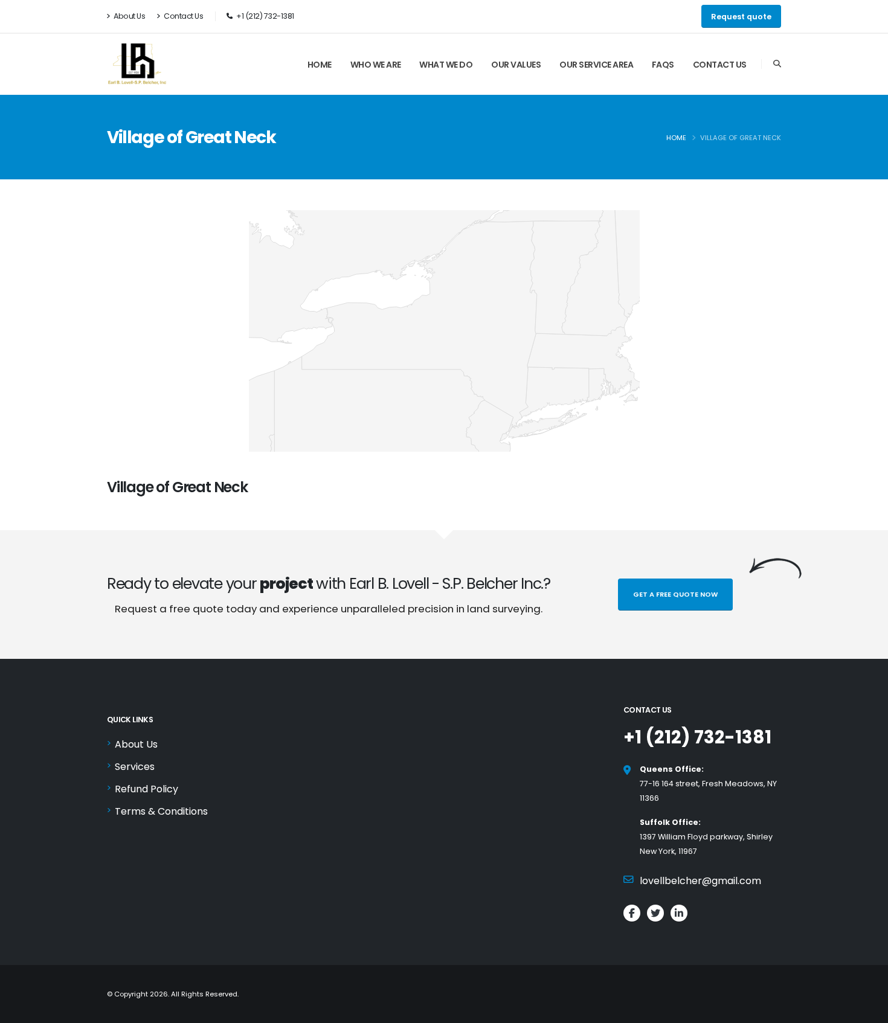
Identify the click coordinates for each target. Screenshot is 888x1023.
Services (135, 767)
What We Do (445, 65)
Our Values (516, 65)
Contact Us (183, 16)
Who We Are (375, 65)
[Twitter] (655, 913)
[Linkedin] (679, 913)
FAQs (663, 65)
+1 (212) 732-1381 (697, 737)
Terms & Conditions (161, 811)
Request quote (741, 16)
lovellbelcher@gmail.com (700, 881)
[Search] (777, 64)
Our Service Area (596, 65)
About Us (129, 16)
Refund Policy (146, 789)
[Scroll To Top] (867, 1009)
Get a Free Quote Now (675, 594)
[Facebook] (631, 913)
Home (319, 65)
